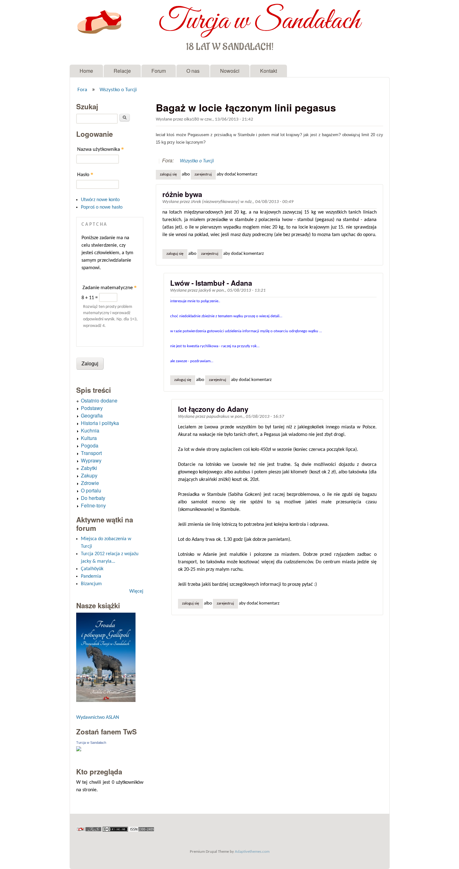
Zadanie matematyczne (109, 287)
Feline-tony (93, 505)
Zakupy (89, 475)
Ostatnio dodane (99, 400)
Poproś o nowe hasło (101, 207)
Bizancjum (91, 583)
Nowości (229, 70)
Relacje (122, 70)
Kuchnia (90, 430)
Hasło (85, 174)
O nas (193, 70)
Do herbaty (93, 497)
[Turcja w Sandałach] (78, 750)
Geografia (92, 415)
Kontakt (268, 70)
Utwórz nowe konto (100, 199)
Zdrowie (90, 482)
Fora (82, 89)
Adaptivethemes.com (252, 852)
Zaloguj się (168, 174)
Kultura (89, 438)
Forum (158, 70)
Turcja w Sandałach (259, 21)
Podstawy (92, 408)
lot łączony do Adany (213, 409)
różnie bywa (182, 194)
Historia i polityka (100, 423)
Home (86, 70)
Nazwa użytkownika (100, 149)
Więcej (136, 591)
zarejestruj (203, 174)
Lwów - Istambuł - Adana (211, 283)
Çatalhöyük (92, 568)
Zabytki (89, 468)
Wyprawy (91, 460)
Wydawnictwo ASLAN (97, 717)
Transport (91, 453)
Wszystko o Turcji (118, 89)
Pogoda (89, 445)
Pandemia (91, 576)
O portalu (91, 490)
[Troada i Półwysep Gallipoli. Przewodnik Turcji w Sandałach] (106, 701)
